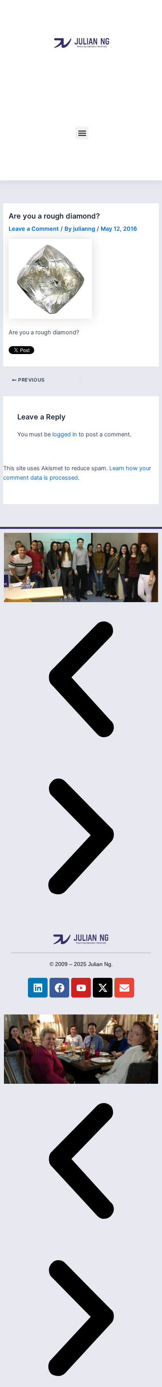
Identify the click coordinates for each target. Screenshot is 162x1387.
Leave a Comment (34, 228)
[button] (81, 132)
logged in (64, 434)
